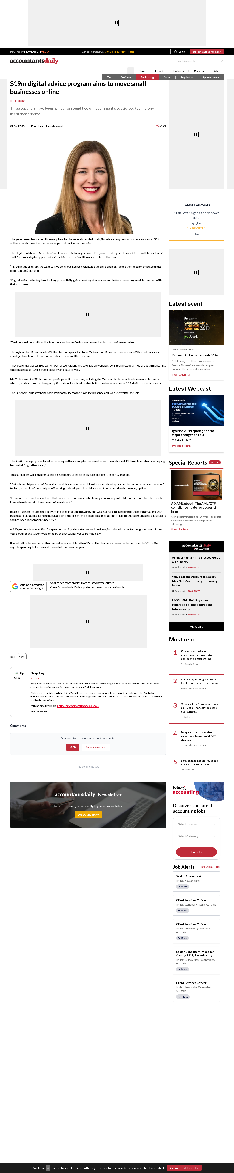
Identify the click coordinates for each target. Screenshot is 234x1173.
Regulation (186, 77)
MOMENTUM (36, 51)
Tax (109, 77)
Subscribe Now (88, 814)
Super (167, 77)
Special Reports (194, 462)
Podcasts (178, 71)
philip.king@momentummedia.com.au (78, 705)
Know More (38, 711)
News (142, 71)
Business (126, 77)
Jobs (216, 71)
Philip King (37, 125)
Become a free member (207, 51)
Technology (147, 77)
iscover (200, 71)
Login (182, 51)
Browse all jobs (210, 866)
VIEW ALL (196, 626)
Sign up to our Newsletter (119, 51)
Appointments (211, 77)
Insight (159, 71)
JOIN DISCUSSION (196, 228)
